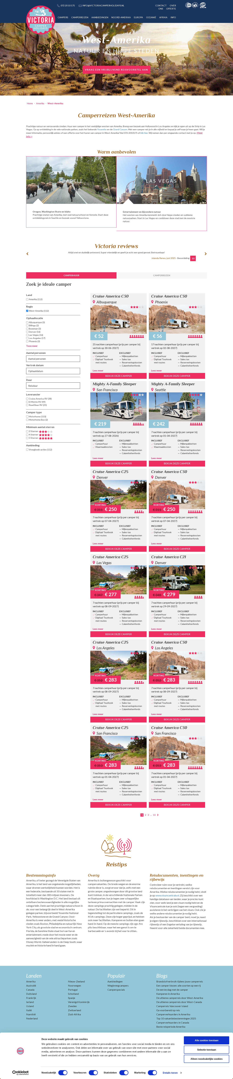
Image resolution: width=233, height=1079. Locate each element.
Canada (30, 989)
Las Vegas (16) (36, 335)
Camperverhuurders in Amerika (173, 1014)
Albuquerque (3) (37, 322)
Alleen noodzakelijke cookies (207, 1058)
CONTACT (161, 5)
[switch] (93, 1072)
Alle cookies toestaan (206, 1040)
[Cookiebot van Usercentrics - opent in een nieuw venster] (20, 1072)
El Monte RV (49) (37, 401)
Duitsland (31, 993)
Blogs (161, 976)
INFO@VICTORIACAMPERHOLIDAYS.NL (103, 5)
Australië (31, 985)
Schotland (73, 993)
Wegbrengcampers (118, 985)
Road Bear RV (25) (38, 405)
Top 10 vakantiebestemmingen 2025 (176, 1018)
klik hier (144, 133)
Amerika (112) (35, 299)
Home (30, 103)
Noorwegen (74, 985)
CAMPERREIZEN (79, 17)
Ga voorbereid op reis (168, 1010)
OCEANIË (151, 17)
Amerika (40, 103)
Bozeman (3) (35, 328)
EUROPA (138, 17)
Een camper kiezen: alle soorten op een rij (178, 985)
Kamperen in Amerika (168, 993)
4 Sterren (34, 434)
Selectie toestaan (206, 1049)
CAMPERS (63, 17)
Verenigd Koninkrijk (79, 1001)
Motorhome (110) (37, 416)
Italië (29, 1010)
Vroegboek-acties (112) (40, 449)
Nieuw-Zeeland (76, 981)
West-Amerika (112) (39, 310)
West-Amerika (55, 103)
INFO (173, 17)
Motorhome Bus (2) (38, 419)
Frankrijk (31, 997)
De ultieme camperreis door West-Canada (179, 1001)
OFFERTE (171, 8)
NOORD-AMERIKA (121, 17)
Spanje (71, 997)
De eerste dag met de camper (172, 989)
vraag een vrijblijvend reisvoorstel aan (116, 69)
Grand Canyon (120, 129)
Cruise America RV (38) (40, 398)
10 (154, 815)
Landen (34, 976)
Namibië (31, 1014)
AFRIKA (163, 17)
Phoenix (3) (34, 341)
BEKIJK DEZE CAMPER (118, 375)
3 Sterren (34, 431)
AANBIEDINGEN (99, 17)
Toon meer (32, 345)
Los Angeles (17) (37, 338)
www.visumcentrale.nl (167, 895)
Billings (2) (34, 325)
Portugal (73, 989)
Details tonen (170, 1072)
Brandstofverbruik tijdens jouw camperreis (179, 981)
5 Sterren (34, 438)
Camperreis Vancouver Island (172, 1006)
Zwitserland (74, 1010)
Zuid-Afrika (74, 1014)
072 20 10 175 (68, 5)
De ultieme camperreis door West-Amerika (179, 997)
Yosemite (102, 129)
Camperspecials (116, 989)
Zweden (72, 1006)
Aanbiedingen (115, 981)
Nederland (32, 1018)
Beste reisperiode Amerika (170, 1026)
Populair (116, 976)
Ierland (30, 1001)
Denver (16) (34, 331)
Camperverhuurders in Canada (172, 1022)
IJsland (30, 1006)
